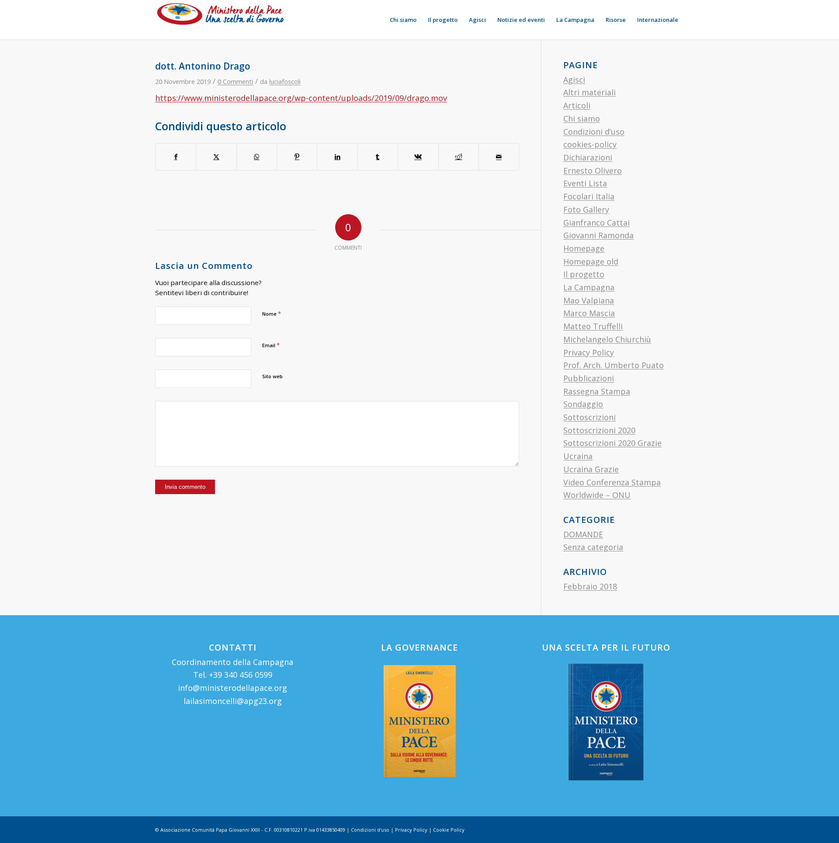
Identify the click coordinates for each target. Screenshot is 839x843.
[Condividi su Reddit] (458, 156)
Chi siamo (581, 118)
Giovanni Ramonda (598, 235)
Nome (271, 313)
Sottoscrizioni (589, 417)
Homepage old (590, 261)
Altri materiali (589, 92)
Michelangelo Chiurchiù (607, 339)
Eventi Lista (585, 183)
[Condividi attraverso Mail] (499, 156)
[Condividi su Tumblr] (378, 156)
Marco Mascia (589, 313)
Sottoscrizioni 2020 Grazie (612, 443)
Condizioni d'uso (370, 829)
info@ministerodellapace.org (232, 688)
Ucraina (578, 456)
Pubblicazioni (588, 378)
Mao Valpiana (588, 300)
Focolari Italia (588, 196)
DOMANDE (583, 534)
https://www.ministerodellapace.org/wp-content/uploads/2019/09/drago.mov (301, 98)
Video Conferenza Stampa (612, 482)
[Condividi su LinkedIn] (337, 156)
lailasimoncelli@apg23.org (233, 701)
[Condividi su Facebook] (176, 156)
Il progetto (583, 274)
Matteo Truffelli (593, 326)
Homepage (583, 248)
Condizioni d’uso (593, 131)
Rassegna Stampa (596, 391)
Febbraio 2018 (590, 586)
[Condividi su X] (216, 156)
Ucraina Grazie (591, 469)
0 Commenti (235, 81)
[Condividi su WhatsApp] (257, 156)
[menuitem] (403, 19)
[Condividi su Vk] (418, 156)
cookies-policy (590, 144)
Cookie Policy (449, 829)
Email (271, 345)
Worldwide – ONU (597, 495)
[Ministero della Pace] (220, 19)
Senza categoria (593, 547)
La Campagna (588, 287)
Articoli (576, 105)
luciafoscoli (285, 81)
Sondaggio (583, 404)
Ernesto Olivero (592, 170)
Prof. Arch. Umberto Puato (613, 365)
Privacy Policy (588, 352)
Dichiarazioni (587, 157)
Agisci (574, 79)
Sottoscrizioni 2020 (599, 430)
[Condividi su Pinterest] (297, 156)
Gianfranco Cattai (596, 222)
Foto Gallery (586, 209)
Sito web (272, 376)
